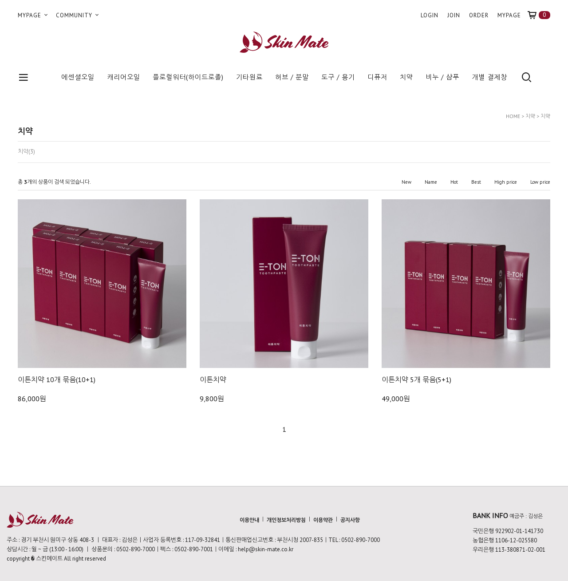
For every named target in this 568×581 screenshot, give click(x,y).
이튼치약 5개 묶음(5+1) (416, 379)
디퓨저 (377, 77)
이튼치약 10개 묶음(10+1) (56, 379)
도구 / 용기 (338, 77)
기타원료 (249, 77)
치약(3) (26, 151)
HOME (513, 116)
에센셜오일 (78, 77)
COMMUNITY (75, 15)
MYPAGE (30, 15)
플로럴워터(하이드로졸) (188, 77)
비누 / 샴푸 (442, 77)
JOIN (453, 15)
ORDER (479, 15)
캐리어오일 (123, 77)
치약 (406, 77)
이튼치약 (213, 379)
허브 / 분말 (292, 77)
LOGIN (429, 15)
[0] (535, 15)
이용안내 (249, 520)
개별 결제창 (489, 77)
